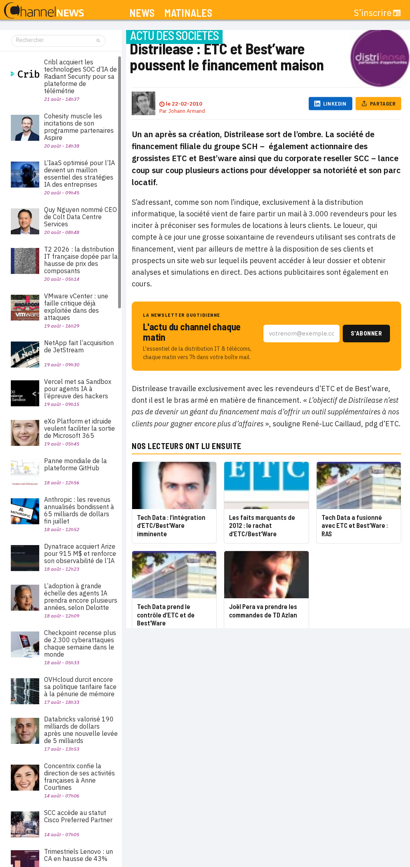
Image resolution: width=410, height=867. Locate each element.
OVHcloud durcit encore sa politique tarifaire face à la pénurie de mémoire (80, 686)
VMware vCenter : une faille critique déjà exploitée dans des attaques (76, 307)
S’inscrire (373, 12)
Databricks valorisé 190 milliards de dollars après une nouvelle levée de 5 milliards (81, 730)
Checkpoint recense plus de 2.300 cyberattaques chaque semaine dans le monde (80, 643)
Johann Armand (186, 111)
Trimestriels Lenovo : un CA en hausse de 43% (78, 855)
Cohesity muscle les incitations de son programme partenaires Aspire (79, 127)
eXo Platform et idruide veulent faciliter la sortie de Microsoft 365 (79, 428)
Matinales (188, 13)
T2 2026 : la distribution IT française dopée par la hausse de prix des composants (81, 260)
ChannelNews (44, 10)
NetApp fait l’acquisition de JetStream (79, 346)
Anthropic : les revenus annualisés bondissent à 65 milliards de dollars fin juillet (79, 510)
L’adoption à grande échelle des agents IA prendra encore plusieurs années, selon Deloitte (80, 596)
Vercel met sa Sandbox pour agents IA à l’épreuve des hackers (77, 389)
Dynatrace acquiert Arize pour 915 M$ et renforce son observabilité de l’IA (80, 553)
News (142, 13)
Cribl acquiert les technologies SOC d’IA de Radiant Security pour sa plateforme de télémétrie (80, 76)
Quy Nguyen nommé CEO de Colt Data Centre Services (80, 217)
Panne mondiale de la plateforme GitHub (75, 464)
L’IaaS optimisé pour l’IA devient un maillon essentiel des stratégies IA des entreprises (79, 173)
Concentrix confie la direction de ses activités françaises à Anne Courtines (79, 776)
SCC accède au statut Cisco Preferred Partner (78, 816)
